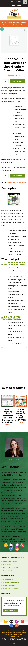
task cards (22, 182)
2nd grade (11, 182)
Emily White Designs (16, 641)
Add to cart (17, 81)
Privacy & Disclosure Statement (15, 639)
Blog (11, 2)
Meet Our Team (14, 460)
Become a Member (10, 611)
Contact (18, 2)
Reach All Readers (14, 14)
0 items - (17, 5)
